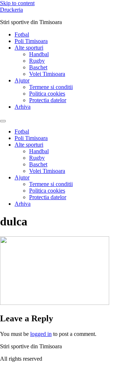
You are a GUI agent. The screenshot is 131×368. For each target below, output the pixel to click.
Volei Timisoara (47, 74)
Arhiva (23, 107)
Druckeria (11, 10)
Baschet (38, 67)
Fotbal (22, 34)
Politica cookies (47, 93)
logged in (41, 334)
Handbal (39, 54)
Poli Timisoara (31, 41)
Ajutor (22, 80)
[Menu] (3, 121)
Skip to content (17, 3)
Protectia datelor (47, 100)
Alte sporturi (29, 47)
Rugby (37, 61)
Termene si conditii (51, 87)
